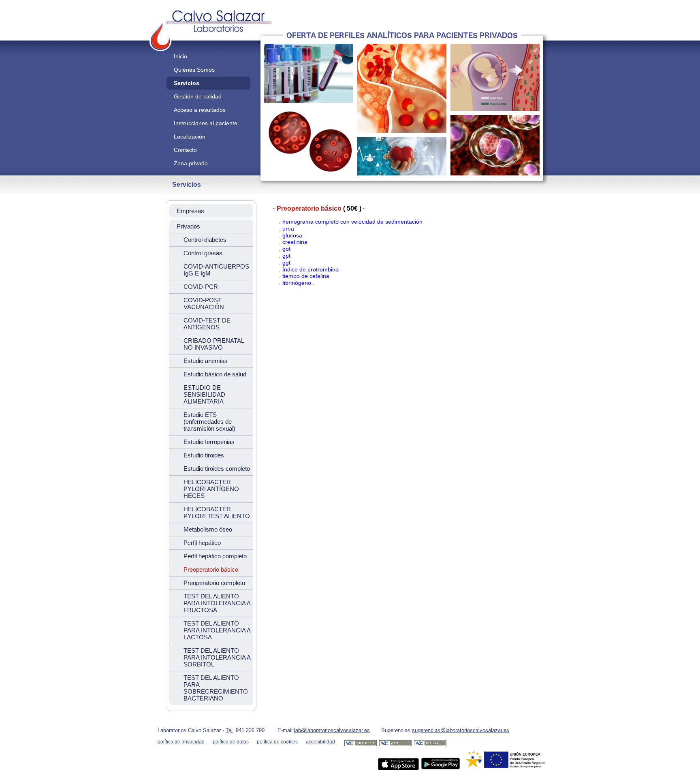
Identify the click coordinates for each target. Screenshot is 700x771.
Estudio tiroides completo (217, 468)
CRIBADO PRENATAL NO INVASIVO (214, 344)
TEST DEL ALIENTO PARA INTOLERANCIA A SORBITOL (217, 657)
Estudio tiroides (204, 455)
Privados (188, 226)
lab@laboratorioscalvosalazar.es (332, 730)
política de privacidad (181, 742)
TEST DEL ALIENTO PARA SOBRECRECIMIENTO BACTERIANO (216, 688)
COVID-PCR (201, 286)
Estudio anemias (206, 360)
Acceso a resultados (200, 110)
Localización (189, 136)
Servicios (186, 83)
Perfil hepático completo (215, 556)
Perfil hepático (202, 542)
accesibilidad (320, 742)
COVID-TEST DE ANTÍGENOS (207, 324)
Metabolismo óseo (208, 529)
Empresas (190, 210)
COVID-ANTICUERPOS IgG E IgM (216, 270)
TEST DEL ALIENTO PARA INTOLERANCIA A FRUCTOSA (217, 603)
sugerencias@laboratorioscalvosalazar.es (460, 730)
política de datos (231, 742)
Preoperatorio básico (211, 569)
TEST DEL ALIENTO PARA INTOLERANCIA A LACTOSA (217, 630)
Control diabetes (205, 239)
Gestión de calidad (198, 96)
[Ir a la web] (360, 746)
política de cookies (277, 742)
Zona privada (191, 163)
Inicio (180, 56)
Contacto (185, 150)
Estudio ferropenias (209, 441)
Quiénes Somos (194, 69)
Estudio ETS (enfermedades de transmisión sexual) (209, 421)
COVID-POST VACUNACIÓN (204, 303)
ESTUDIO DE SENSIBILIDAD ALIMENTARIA (204, 394)
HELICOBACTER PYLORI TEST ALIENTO (217, 512)
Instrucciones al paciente (205, 123)
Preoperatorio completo (214, 582)
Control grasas (203, 253)
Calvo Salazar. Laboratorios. (177, 12)
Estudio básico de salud (215, 374)
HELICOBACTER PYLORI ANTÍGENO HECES (211, 488)
